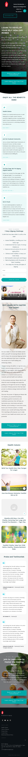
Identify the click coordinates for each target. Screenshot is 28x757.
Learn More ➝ (7, 220)
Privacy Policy (4, 731)
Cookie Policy (4, 733)
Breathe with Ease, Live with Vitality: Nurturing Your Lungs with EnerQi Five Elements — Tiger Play (14, 520)
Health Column (4, 727)
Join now (5, 157)
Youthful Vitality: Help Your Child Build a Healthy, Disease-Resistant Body (14, 547)
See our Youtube (7, 190)
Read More (6, 127)
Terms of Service (5, 729)
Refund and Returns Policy (7, 734)
